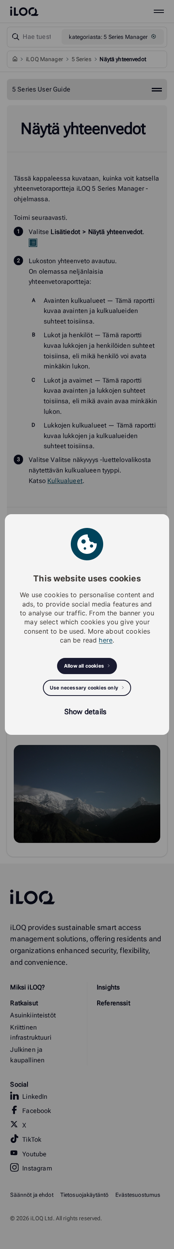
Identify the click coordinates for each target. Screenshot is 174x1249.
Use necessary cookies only (84, 688)
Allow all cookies (84, 666)
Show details (85, 711)
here (105, 640)
